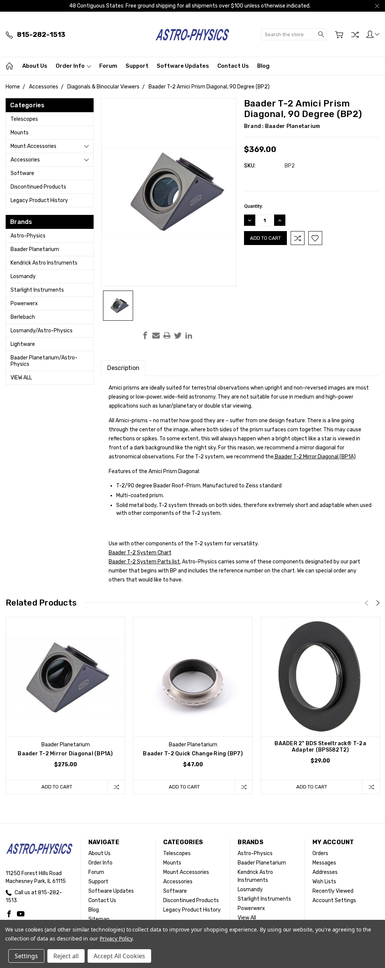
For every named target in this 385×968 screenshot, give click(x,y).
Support (137, 65)
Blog (263, 65)
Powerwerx (24, 303)
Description (123, 367)
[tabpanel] (65, 705)
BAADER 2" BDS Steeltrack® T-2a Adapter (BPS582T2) (320, 746)
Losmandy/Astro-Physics (42, 330)
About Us (34, 65)
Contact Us (233, 65)
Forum (108, 65)
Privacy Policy (116, 938)
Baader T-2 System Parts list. (145, 562)
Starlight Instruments (37, 290)
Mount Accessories (33, 146)
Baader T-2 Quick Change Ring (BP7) (193, 753)
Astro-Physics (28, 236)
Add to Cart (56, 787)
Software (22, 173)
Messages (324, 863)
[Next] (377, 603)
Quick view (65, 700)
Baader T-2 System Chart (140, 552)
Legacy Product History (39, 200)
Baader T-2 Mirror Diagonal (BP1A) (315, 457)
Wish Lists (324, 881)
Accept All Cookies (119, 956)
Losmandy (23, 276)
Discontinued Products (38, 187)
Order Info (71, 65)
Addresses (325, 872)
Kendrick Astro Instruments (44, 263)
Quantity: (253, 206)
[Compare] (355, 34)
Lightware (23, 344)
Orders (320, 853)
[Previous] (366, 603)
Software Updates (183, 65)
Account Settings (334, 900)
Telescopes (24, 119)
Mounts (20, 132)
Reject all (66, 956)
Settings (26, 956)
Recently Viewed (332, 891)
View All (21, 377)
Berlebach (23, 317)
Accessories (25, 160)
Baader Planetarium (35, 249)
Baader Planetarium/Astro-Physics (44, 361)
